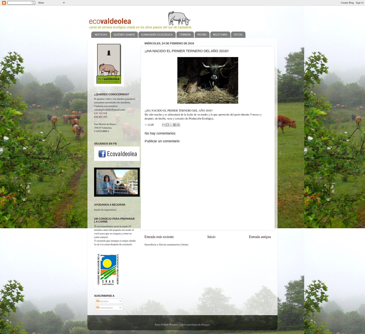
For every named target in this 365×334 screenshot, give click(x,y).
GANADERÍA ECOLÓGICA (157, 34)
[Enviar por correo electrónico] (164, 125)
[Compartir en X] (171, 125)
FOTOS (238, 34)
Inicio (211, 236)
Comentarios (106, 307)
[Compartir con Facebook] (175, 125)
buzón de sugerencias (105, 209)
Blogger (205, 324)
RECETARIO (220, 34)
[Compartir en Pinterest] (178, 125)
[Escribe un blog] (167, 125)
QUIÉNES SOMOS (124, 34)
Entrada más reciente (159, 236)
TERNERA (185, 34)
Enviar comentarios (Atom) (173, 244)
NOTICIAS (101, 34)
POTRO (202, 34)
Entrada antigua (260, 236)
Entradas (103, 301)
